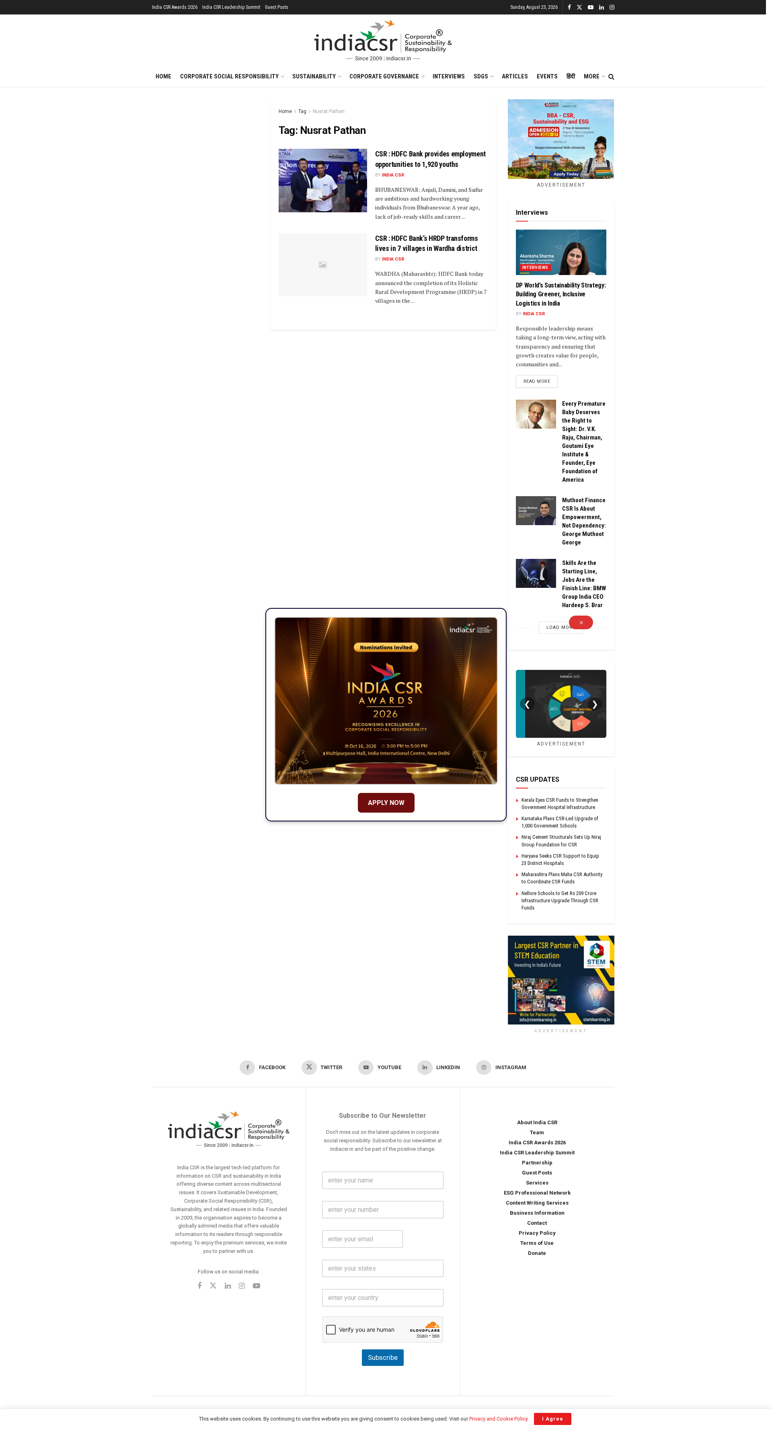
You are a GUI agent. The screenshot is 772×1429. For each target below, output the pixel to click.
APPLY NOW (386, 803)
